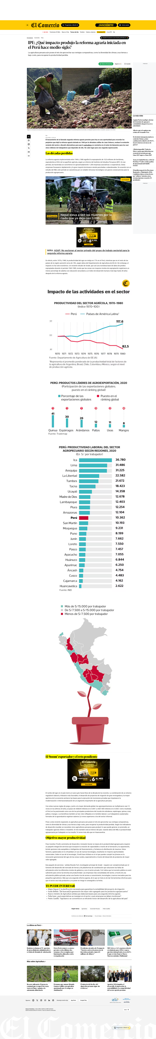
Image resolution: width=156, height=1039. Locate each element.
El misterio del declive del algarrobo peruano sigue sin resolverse (90, 986)
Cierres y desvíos (90, 32)
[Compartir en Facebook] (29, 144)
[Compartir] (29, 136)
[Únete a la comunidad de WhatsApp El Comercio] (105, 63)
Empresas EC (101, 32)
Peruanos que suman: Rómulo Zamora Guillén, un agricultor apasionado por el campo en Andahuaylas (64, 987)
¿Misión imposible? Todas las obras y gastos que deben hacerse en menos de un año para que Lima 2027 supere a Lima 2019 (143, 152)
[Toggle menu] (27, 25)
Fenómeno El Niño (55, 32)
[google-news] (53, 1000)
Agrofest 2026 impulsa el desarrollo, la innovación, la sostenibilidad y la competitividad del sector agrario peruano (118, 987)
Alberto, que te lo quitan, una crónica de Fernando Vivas (142, 131)
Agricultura (84, 908)
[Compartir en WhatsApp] (29, 140)
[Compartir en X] (29, 148)
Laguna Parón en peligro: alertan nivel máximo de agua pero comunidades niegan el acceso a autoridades (143, 123)
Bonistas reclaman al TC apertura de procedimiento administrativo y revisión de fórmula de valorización (39, 950)
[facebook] (33, 1000)
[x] (37, 1000)
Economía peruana (95, 908)
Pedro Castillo (106, 908)
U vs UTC (109, 32)
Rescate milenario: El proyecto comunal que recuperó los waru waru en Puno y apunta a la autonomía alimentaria (38, 987)
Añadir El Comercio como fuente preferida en (114, 37)
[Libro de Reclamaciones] (126, 1000)
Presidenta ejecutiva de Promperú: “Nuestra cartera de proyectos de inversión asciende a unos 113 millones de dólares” (92, 951)
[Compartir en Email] (29, 152)
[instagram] (41, 1000)
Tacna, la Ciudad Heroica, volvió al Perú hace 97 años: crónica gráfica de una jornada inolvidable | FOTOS (143, 162)
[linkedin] (49, 1000)
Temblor (82, 32)
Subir (125, 1009)
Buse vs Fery (65, 32)
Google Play (83, 1000)
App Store (73, 1000)
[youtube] (45, 1000)
